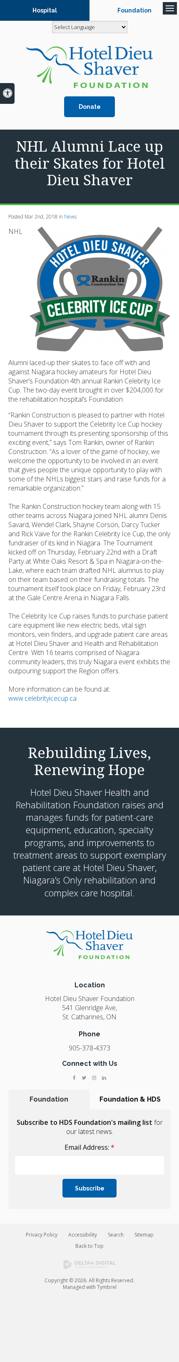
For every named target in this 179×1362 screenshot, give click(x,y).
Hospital (44, 10)
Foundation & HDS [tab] (130, 1099)
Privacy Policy (41, 1234)
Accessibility (82, 1234)
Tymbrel (107, 1287)
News (70, 216)
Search (116, 1234)
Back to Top (89, 1245)
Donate (90, 106)
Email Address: (89, 1147)
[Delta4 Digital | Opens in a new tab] (90, 1264)
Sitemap (144, 1234)
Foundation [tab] (49, 1099)
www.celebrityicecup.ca (42, 698)
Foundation (134, 10)
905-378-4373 (89, 1048)
